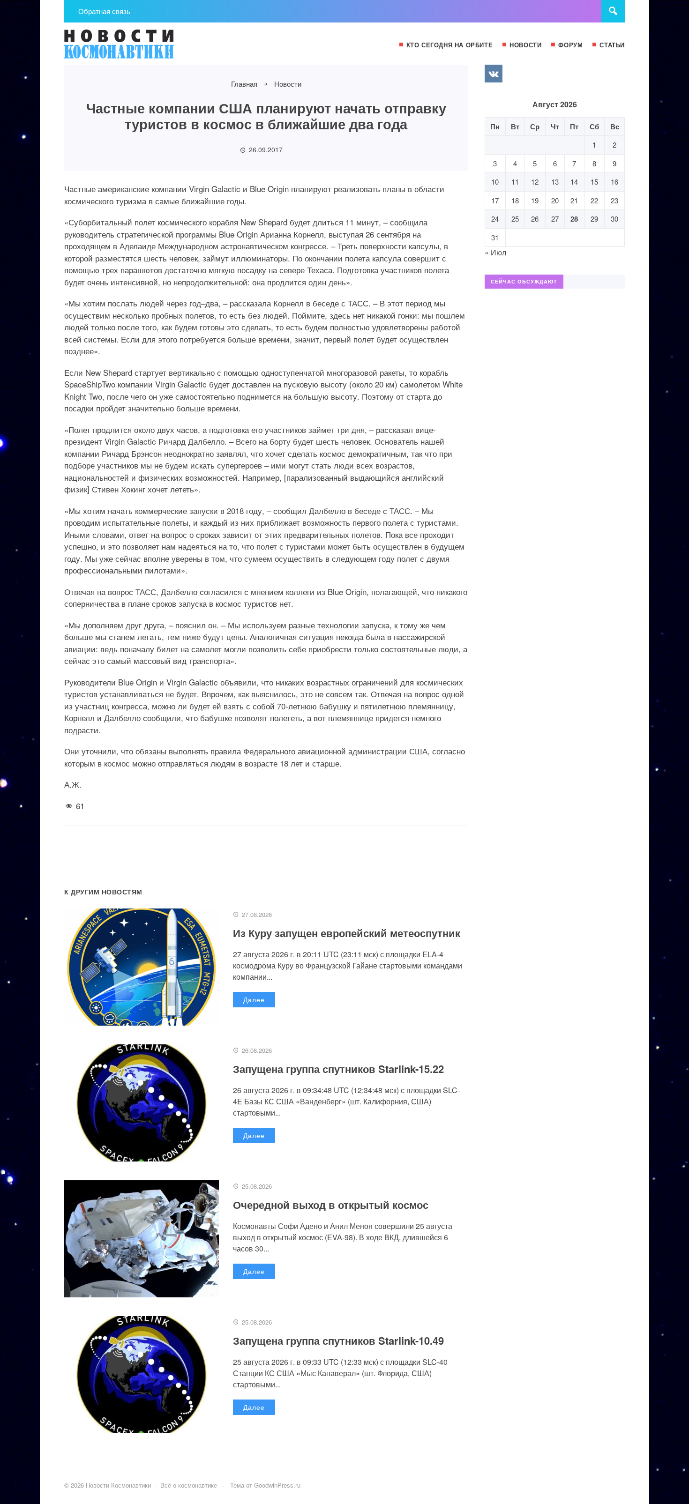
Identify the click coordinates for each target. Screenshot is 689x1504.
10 (495, 181)
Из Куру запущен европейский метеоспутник (346, 932)
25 (515, 218)
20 (555, 200)
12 (535, 181)
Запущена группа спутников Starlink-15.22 (338, 1068)
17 (495, 200)
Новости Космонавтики (134, 48)
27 (555, 218)
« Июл (495, 252)
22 (594, 200)
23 (614, 200)
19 (535, 200)
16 (614, 181)
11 (515, 181)
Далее (254, 999)
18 (515, 200)
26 (535, 218)
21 (574, 200)
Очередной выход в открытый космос (330, 1204)
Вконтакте (493, 73)
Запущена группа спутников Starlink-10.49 (338, 1340)
